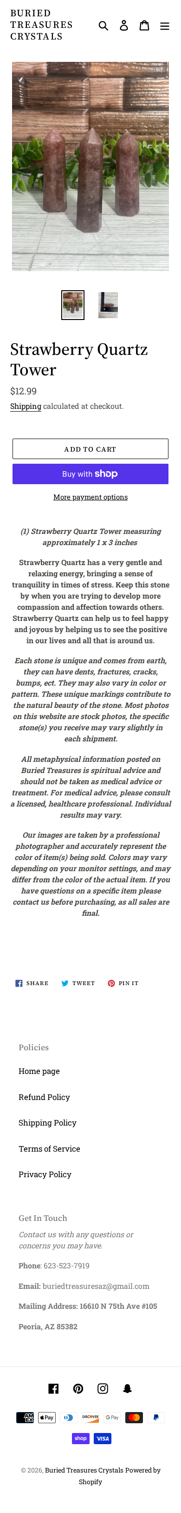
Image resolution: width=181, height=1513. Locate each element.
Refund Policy (44, 1097)
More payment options (90, 496)
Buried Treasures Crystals (41, 24)
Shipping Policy (48, 1122)
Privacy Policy (45, 1174)
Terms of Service (49, 1148)
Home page (39, 1071)
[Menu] (165, 24)
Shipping (25, 406)
